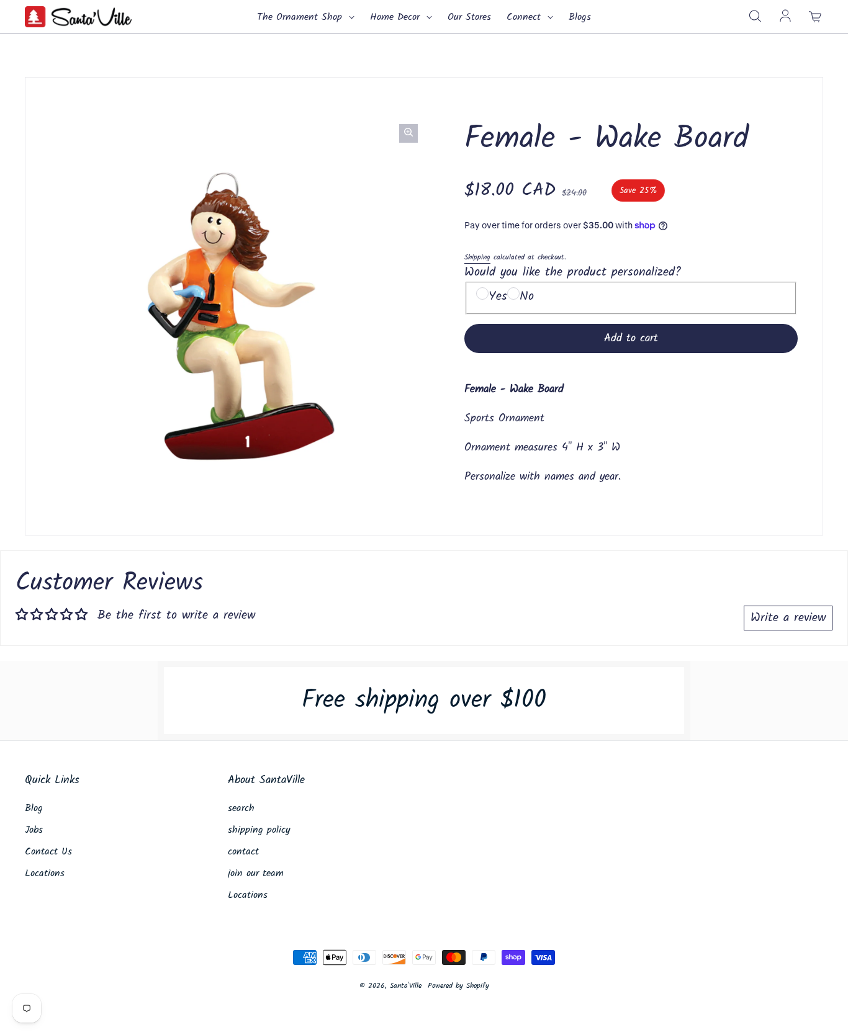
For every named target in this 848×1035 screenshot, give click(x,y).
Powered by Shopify (458, 986)
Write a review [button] (788, 618)
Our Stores (469, 17)
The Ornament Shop (301, 17)
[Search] (754, 16)
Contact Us (48, 852)
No (527, 297)
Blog (34, 808)
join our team (256, 873)
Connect (525, 17)
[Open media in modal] (408, 133)
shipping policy (259, 830)
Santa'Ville (406, 986)
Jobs (34, 830)
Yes (498, 297)
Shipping (477, 257)
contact (243, 852)
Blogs (580, 17)
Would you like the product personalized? (572, 272)
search (241, 808)
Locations (45, 873)
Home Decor (396, 17)
